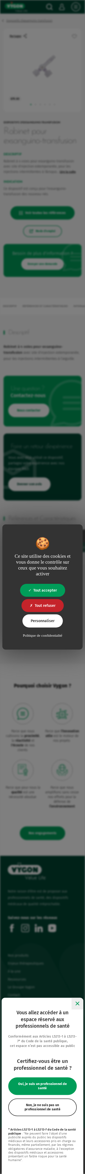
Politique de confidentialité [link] (42, 635)
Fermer (77, 1004)
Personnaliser (43, 621)
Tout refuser (45, 605)
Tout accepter (45, 590)
